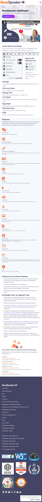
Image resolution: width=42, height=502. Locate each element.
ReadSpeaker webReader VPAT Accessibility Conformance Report (22, 321)
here (31, 143)
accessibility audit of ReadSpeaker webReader (15, 312)
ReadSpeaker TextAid (7, 431)
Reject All (32, 499)
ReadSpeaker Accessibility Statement (11, 404)
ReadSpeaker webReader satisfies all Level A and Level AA (18, 305)
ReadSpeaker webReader (8, 425)
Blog (3, 393)
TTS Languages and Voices (8, 449)
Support (4, 417)
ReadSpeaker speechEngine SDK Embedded (13, 438)
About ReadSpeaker (7, 391)
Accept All (38, 499)
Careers (4, 396)
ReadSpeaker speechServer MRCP (10, 443)
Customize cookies (35, 497)
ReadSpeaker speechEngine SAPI (10, 446)
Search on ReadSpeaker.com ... (9, 415)
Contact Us (7, 16)
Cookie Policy (5, 412)
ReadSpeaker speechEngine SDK (10, 436)
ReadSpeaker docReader (8, 428)
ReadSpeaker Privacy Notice (9, 409)
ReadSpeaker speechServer (9, 441)
